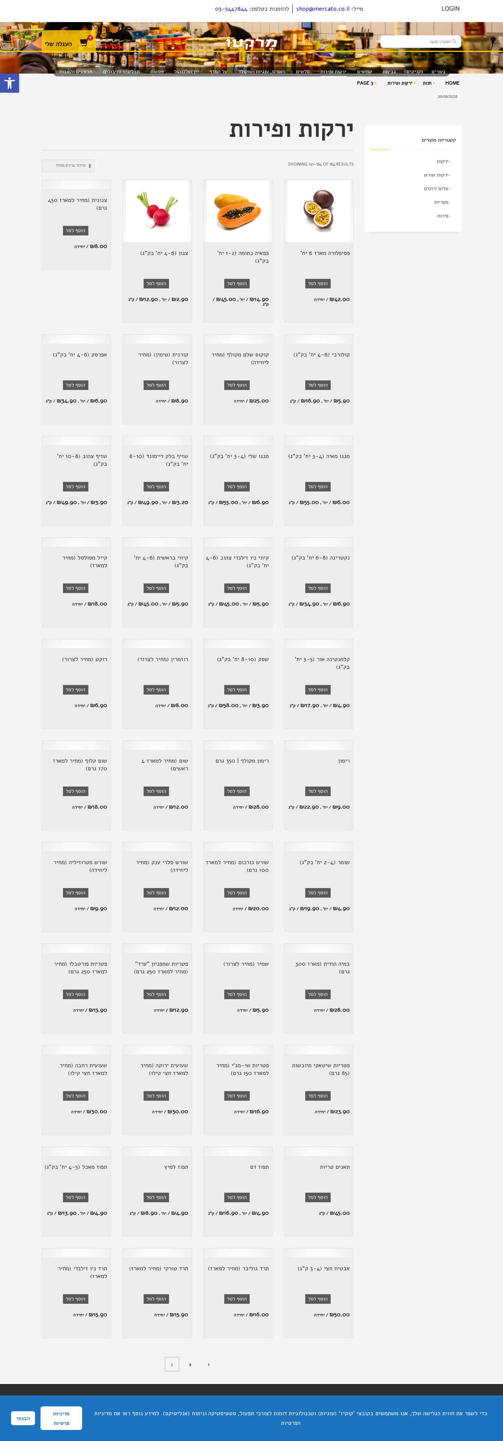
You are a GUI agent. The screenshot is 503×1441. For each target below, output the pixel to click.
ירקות (443, 161)
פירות (443, 215)
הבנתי (23, 1418)
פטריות (441, 202)
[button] (9, 83)
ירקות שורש (436, 174)
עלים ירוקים (436, 188)
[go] (454, 41)
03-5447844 (231, 9)
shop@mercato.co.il (322, 9)
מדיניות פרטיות (61, 1418)
